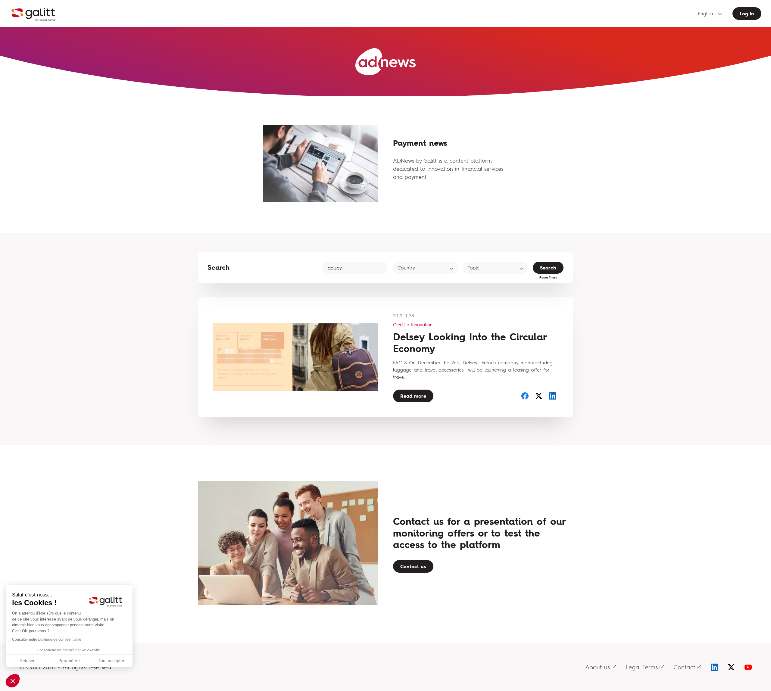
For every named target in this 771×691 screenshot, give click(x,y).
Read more (413, 396)
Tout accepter (111, 660)
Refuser (27, 660)
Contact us (413, 566)
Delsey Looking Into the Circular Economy (469, 342)
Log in (747, 13)
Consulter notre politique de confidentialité (46, 639)
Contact (684, 667)
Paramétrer (69, 660)
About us (597, 667)
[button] (12, 681)
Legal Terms (642, 667)
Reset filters (548, 277)
